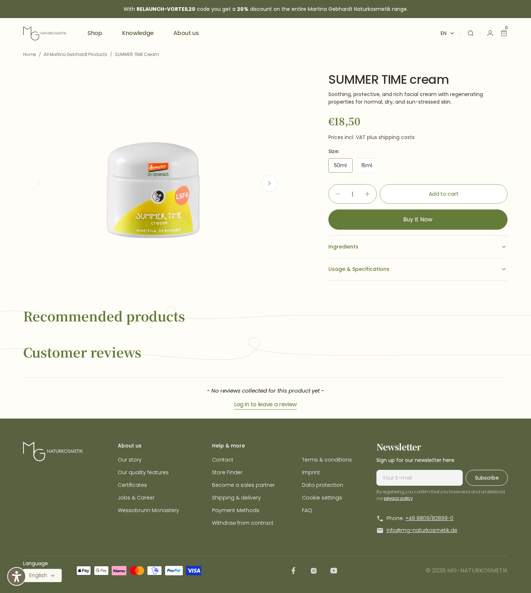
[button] (471, 33)
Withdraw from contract (242, 523)
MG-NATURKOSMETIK (477, 570)
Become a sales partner (243, 485)
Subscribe (486, 477)
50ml (343, 167)
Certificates (132, 485)
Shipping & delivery (236, 497)
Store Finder (227, 472)
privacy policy (398, 498)
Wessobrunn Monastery (148, 510)
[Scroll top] (514, 576)
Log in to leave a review (265, 404)
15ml (369, 167)
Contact (222, 459)
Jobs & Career (136, 497)
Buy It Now (417, 219)
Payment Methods (235, 510)
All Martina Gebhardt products (75, 54)
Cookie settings (322, 497)
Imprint (311, 472)
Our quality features (143, 472)
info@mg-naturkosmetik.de (422, 530)
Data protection (322, 485)
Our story (130, 459)
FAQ (307, 510)
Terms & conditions (327, 459)
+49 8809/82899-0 (429, 518)
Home (29, 54)
